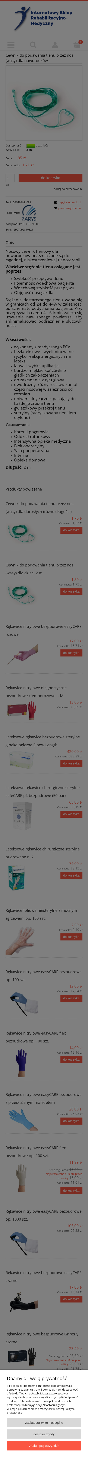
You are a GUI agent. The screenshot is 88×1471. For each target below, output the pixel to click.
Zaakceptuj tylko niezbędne (44, 1422)
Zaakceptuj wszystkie (44, 1445)
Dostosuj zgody (44, 1434)
